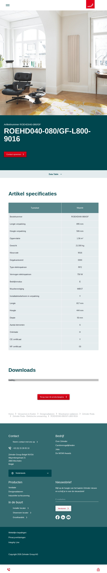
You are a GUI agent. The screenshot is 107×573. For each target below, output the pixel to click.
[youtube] (68, 517)
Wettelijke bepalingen (17, 532)
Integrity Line (13, 542)
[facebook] (57, 517)
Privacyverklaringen (16, 537)
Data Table (53, 174)
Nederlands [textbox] (20, 473)
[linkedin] (63, 517)
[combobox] (30, 473)
